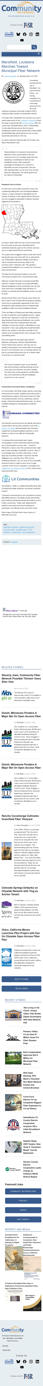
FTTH (30, 530)
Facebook (24, 34)
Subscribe (6, 1350)
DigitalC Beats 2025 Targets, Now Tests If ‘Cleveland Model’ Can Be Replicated (32, 1147)
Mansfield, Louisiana (10, 527)
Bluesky (18, 34)
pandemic (6, 532)
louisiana (14, 542)
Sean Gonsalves (11, 76)
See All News (21, 988)
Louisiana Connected (28, 120)
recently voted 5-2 (24, 695)
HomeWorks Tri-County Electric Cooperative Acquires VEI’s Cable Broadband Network (31, 1125)
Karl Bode (20, 722)
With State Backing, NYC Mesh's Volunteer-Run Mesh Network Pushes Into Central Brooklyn (32, 1080)
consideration (16, 532)
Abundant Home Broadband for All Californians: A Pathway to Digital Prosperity (12, 1240)
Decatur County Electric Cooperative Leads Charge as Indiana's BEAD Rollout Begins (32, 1169)
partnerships (30, 532)
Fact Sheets (23, 1219)
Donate (9, 34)
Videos (23, 1210)
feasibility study (21, 530)
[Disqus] (21, 577)
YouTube (22, 40)
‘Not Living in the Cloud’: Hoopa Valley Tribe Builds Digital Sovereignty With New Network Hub (32, 1015)
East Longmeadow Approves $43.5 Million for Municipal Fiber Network (32, 1058)
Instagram (31, 34)
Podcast (23, 1201)
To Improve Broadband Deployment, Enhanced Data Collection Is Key (14, 1285)
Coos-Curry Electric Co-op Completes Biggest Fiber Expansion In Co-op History (32, 1102)
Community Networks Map (23, 1191)
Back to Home (21, 979)
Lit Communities (28, 123)
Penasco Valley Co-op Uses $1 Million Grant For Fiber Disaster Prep (31, 1037)
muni (23, 532)
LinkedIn (37, 34)
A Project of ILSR (16, 25)
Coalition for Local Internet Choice (14, 468)
